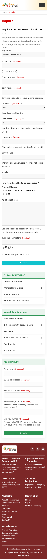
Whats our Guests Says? (15, 337)
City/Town (11, 88)
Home (4, 12)
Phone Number (18, 390)
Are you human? (16, 419)
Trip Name (6, 50)
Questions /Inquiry (17, 401)
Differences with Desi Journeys (18, 325)
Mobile (5, 172)
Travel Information (13, 281)
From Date (11, 137)
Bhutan (28, 500)
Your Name (14, 369)
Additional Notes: (10, 200)
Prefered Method (9, 187)
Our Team (8, 331)
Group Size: (11, 118)
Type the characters (16, 238)
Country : (10, 103)
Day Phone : (7, 153)
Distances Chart (12, 294)
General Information (14, 288)
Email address (13, 77)
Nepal (27, 503)
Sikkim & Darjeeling (33, 505)
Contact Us (9, 350)
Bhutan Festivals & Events (16, 300)
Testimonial (9, 344)
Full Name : (11, 61)
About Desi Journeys (14, 318)
